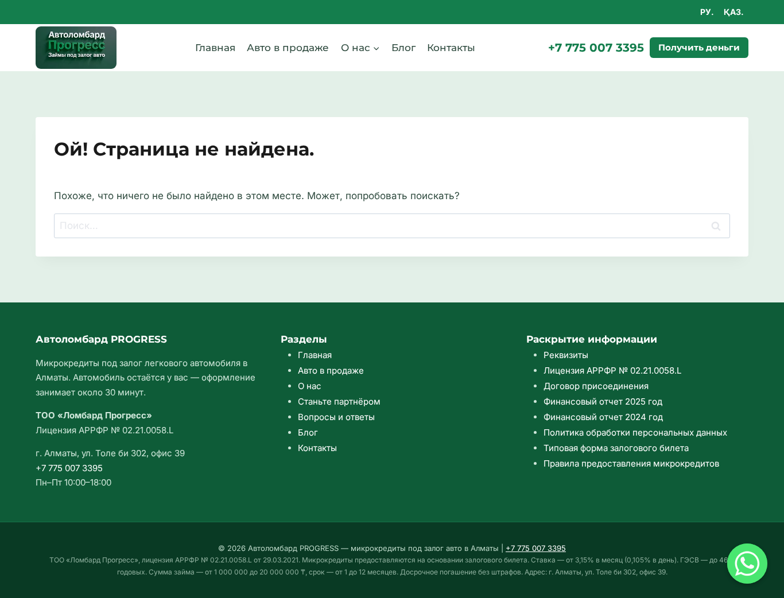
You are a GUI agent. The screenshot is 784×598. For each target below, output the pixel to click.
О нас (309, 385)
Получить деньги (699, 47)
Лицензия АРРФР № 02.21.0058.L (612, 370)
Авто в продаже (288, 47)
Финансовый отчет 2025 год (603, 401)
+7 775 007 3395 (596, 48)
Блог (403, 47)
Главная (215, 47)
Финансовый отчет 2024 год (603, 416)
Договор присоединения (596, 385)
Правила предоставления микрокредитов (631, 463)
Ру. (707, 12)
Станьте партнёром (339, 401)
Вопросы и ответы (336, 416)
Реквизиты (566, 355)
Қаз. (734, 12)
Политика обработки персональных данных (635, 432)
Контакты (451, 47)
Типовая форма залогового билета (616, 447)
